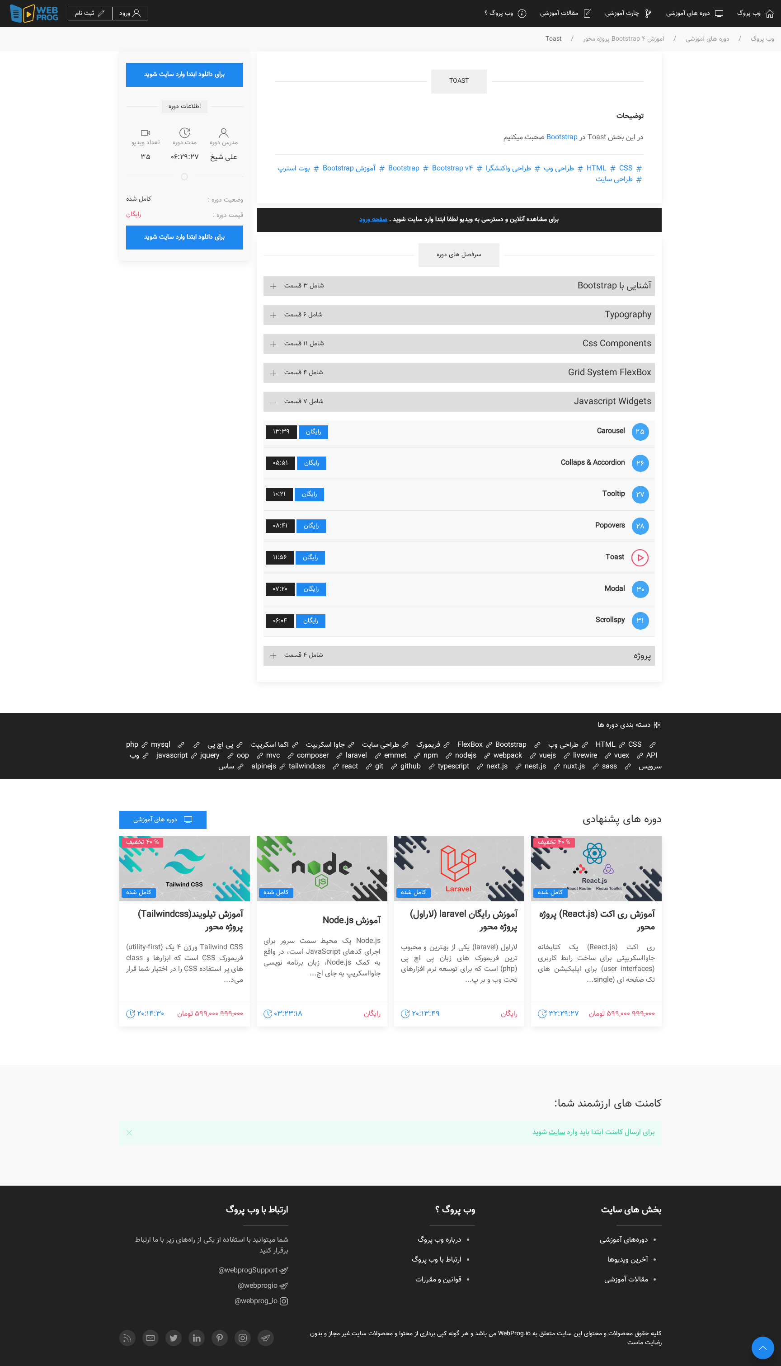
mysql (159, 745)
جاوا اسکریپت (326, 745)
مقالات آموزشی (559, 14)
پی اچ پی (221, 745)
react (349, 766)
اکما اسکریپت (270, 745)
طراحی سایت (615, 179)
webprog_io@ (257, 1301)
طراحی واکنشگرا (508, 168)
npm (430, 756)
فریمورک (429, 745)
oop (242, 756)
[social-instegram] (243, 1338)
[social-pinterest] (220, 1338)
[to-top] (763, 1348)
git (378, 766)
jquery (209, 756)
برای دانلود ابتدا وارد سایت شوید (184, 75)
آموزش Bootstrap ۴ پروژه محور (623, 39)
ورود (125, 14)
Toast (459, 81)
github (410, 766)
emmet (394, 756)
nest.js (534, 766)
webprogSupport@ (248, 1271)
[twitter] (173, 1338)
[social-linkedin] (196, 1338)
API (651, 756)
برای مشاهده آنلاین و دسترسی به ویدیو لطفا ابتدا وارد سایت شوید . (459, 220)
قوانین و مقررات (438, 1280)
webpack (507, 756)
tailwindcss (306, 766)
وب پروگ (749, 14)
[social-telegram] (266, 1338)
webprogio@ (258, 1286)
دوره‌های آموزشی (624, 1240)
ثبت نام (85, 14)
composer (312, 756)
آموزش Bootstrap (349, 168)
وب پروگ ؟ (499, 14)
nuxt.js (573, 766)
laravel (355, 756)
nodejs (464, 756)
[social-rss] (127, 1338)
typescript (452, 766)
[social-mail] (150, 1338)
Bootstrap (562, 137)
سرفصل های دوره (459, 255)
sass (608, 766)
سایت (557, 1132)
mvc (272, 756)
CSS (609, 168)
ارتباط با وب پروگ (436, 1260)
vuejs (546, 756)
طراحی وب (559, 168)
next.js (496, 766)
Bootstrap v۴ (429, 168)
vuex (620, 756)
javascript (172, 756)
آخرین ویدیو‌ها (627, 1260)
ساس (227, 766)
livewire (584, 756)
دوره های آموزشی (688, 14)
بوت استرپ (295, 168)
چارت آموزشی (622, 14)
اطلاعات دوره (185, 107)
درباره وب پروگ (439, 1240)
